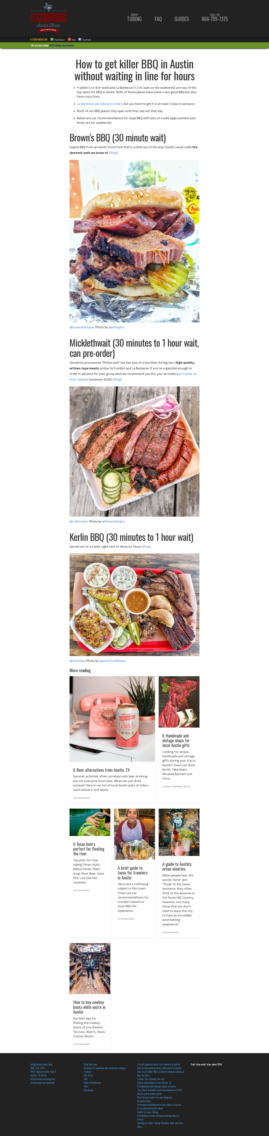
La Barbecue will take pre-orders (99, 103)
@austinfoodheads (113, 660)
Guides (182, 19)
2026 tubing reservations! (61, 45)
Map (113, 152)
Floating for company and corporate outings (105, 1068)
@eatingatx (116, 327)
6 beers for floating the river (151, 1079)
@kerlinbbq (77, 660)
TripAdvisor (59, 39)
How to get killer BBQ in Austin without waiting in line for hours (160, 1073)
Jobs (86, 1086)
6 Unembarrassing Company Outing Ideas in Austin (158, 1117)
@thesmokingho (113, 521)
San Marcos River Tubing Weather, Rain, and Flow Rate (160, 1124)
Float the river (90, 1064)
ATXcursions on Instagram (42, 1079)
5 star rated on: (39, 39)
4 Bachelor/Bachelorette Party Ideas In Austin (159, 1104)
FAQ (158, 19)
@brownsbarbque (82, 327)
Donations (88, 1090)
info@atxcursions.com (41, 1064)
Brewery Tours (144, 1101)
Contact (87, 1071)
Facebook (86, 39)
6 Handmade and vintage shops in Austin (156, 1086)
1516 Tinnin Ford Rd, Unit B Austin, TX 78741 (43, 1073)
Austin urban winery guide (149, 1093)
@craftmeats (79, 521)
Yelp (73, 39)
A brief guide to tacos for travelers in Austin (158, 1064)
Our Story (88, 1075)
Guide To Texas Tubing (147, 1112)
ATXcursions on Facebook (42, 1082)
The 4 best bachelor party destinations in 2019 (159, 1090)
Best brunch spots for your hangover (154, 1097)
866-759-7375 (215, 17)
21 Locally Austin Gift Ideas (150, 1108)
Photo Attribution (92, 1082)
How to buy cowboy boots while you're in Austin (159, 1068)
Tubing (134, 17)
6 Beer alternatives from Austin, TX (154, 1082)
